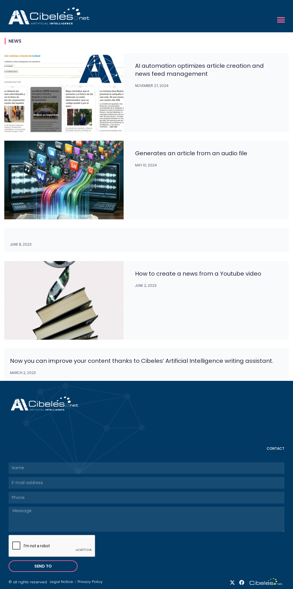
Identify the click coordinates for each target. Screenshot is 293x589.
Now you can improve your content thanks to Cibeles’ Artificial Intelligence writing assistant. (141, 361)
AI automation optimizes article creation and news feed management (199, 70)
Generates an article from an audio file (191, 153)
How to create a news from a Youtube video (198, 274)
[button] (280, 20)
